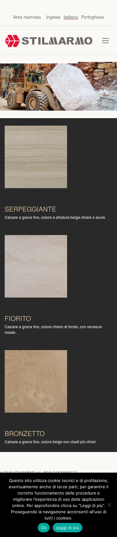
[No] (109, 505)
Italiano (71, 17)
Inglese (53, 17)
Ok (43, 527)
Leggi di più (67, 527)
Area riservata (27, 17)
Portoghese (92, 17)
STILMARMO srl (27, 472)
